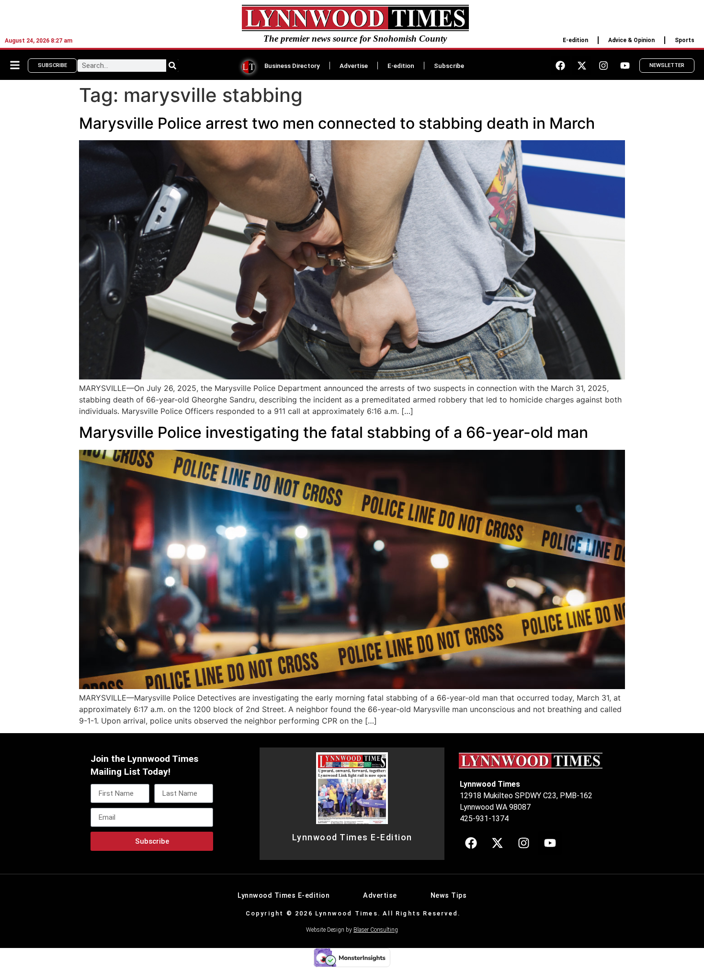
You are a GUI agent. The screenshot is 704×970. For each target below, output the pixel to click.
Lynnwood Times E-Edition (352, 837)
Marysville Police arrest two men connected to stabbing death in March (337, 123)
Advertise (354, 65)
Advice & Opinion (631, 40)
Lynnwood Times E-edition (283, 896)
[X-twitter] (581, 65)
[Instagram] (603, 65)
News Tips (449, 896)
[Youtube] (625, 65)
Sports (684, 40)
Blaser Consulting (375, 929)
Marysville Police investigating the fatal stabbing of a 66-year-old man (333, 432)
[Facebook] (560, 65)
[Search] (172, 65)
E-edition (575, 40)
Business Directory (292, 65)
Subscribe (449, 65)
